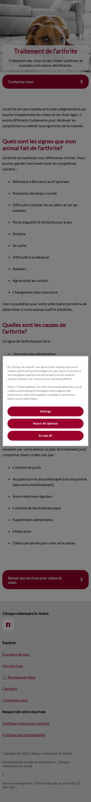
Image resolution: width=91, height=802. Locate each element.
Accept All (45, 435)
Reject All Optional (45, 423)
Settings (45, 411)
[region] (45, 401)
